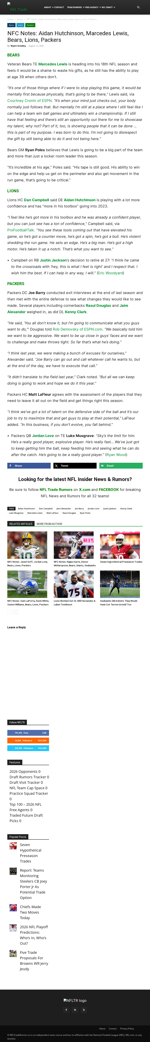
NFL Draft (107, 7)
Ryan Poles (85, 513)
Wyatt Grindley (18, 45)
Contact (59, 7)
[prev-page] (9, 612)
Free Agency (91, 7)
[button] (138, 7)
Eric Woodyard (110, 273)
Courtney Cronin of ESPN (29, 100)
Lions (20, 25)
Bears (20, 19)
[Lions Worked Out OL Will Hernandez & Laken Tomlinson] (75, 584)
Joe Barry (79, 508)
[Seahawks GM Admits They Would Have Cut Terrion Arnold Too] (121, 584)
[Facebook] (66, 1010)
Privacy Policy (127, 1028)
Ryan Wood (116, 455)
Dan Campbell (36, 200)
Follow (42, 740)
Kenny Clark (76, 312)
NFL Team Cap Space (27, 787)
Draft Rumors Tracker (28, 776)
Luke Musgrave (16, 513)
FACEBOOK (109, 489)
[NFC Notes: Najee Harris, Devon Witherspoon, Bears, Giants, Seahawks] (75, 545)
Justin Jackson (53, 260)
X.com (84, 489)
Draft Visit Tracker (25, 782)
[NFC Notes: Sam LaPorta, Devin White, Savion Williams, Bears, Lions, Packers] (28, 584)
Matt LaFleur (52, 513)
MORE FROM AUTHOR (49, 523)
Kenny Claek (126, 508)
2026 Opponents (24, 771)
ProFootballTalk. (21, 230)
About (47, 7)
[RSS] (75, 1010)
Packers (30, 25)
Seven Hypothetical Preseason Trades (121, 561)
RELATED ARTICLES (21, 523)
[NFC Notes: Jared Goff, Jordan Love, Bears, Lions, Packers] (28, 545)
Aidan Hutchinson (79, 200)
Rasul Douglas (98, 305)
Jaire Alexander (64, 508)
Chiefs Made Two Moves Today (30, 912)
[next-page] (15, 612)
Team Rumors (74, 7)
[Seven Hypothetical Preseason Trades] (121, 545)
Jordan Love (43, 436)
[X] (84, 1010)
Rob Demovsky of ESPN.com (77, 329)
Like (44, 732)
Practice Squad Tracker (29, 793)
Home (10, 19)
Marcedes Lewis (52, 64)
